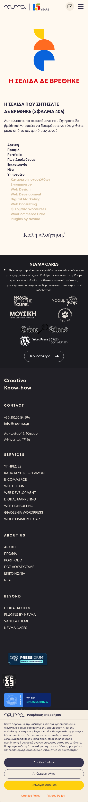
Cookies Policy (31, 796)
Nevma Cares (15, 628)
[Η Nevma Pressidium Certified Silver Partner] (28, 659)
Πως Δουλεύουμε (21, 159)
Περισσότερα (40, 356)
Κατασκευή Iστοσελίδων (30, 179)
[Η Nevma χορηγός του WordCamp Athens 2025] (27, 700)
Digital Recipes (17, 608)
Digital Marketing (26, 199)
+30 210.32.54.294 (17, 417)
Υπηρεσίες (16, 174)
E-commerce (21, 184)
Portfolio (14, 155)
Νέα (10, 169)
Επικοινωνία (17, 164)
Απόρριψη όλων (44, 774)
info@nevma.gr (16, 423)
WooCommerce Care (28, 214)
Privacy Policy (56, 796)
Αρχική (13, 145)
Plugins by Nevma (25, 219)
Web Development (26, 194)
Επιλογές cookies (44, 785)
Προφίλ (13, 150)
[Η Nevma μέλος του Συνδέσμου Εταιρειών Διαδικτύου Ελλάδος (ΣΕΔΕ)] (9, 681)
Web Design (20, 189)
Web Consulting (24, 204)
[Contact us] (69, 6)
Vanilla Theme (16, 621)
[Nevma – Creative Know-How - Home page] (26, 6)
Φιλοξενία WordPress (28, 209)
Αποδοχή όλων (44, 762)
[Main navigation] (80, 6)
